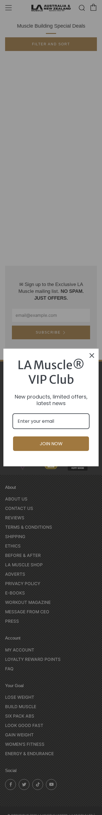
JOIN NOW (51, 443)
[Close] (92, 355)
